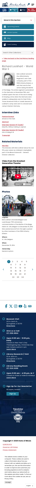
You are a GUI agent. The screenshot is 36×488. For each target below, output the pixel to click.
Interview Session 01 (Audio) (12, 125)
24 (23, 277)
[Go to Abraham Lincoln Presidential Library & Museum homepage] (14, 4)
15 (16, 271)
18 (11, 274)
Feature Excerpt (8, 117)
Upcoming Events (13, 26)
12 (20, 268)
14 (11, 271)
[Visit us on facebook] (6, 306)
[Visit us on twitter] (11, 306)
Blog (8, 38)
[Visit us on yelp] (25, 306)
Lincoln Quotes (12, 32)
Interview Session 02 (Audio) (13, 130)
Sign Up (13, 394)
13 (25, 268)
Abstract (5, 122)
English (28, 486)
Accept (8, 482)
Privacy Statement (9, 450)
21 (25, 274)
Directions (10, 326)
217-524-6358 (12, 368)
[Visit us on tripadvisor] (30, 306)
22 (13, 277)
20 (20, 274)
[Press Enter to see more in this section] (18, 20)
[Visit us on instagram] (15, 306)
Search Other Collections (12, 53)
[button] (28, 4)
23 (18, 277)
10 (11, 268)
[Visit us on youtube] (20, 306)
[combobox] (29, 485)
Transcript (6, 135)
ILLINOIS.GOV (7, 444)
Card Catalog (12, 44)
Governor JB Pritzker (10, 447)
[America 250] (4, 10)
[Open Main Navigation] (32, 4)
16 (20, 271)
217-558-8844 (12, 333)
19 (16, 274)
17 (25, 271)
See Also (5, 146)
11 (15, 268)
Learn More (11, 349)
